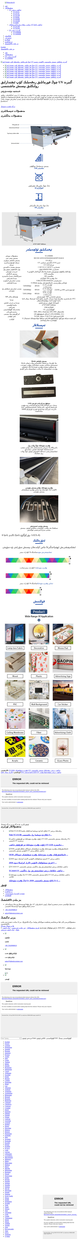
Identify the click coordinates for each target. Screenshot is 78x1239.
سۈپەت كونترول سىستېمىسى (15, 893)
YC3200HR (17, 34)
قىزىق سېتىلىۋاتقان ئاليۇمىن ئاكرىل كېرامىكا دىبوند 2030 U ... (33, 863)
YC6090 (16, 23)
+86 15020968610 (11, 910)
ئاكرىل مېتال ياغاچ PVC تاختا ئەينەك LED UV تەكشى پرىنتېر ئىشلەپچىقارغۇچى (31, 772)
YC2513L (16, 13)
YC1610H (16, 21)
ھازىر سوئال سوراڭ (7, 926)
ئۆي (6, 6)
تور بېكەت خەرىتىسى (18, 928)
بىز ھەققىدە (9, 42)
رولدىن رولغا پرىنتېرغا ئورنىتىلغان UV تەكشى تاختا (25, 25)
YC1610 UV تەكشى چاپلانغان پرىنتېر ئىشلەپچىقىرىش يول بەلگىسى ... (36, 871)
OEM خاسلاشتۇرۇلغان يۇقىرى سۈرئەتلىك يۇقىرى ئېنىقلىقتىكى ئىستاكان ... (38, 855)
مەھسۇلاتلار (9, 8)
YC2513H (16, 15)
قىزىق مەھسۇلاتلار (33, 928)
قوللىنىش (8, 36)
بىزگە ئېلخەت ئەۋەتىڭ (8, 106)
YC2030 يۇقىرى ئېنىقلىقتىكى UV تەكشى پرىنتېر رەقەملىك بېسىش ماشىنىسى (34, 770)
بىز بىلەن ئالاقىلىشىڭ (11, 44)
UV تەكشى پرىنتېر (15, 10)
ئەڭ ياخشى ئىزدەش (7, 930)
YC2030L (16, 17)
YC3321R (16, 28)
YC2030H (16, 19)
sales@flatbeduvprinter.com (14, 913)
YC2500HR (17, 32)
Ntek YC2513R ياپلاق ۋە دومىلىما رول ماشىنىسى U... (30, 835)
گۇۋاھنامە (8, 895)
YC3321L (16, 12)
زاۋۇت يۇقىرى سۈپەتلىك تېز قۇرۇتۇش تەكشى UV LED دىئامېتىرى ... (36, 845)
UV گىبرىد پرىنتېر (14, 30)
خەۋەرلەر (8, 38)
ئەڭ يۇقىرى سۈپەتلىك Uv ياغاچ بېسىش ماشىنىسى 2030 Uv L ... (34, 881)
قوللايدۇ (7, 40)
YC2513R (16, 26)
